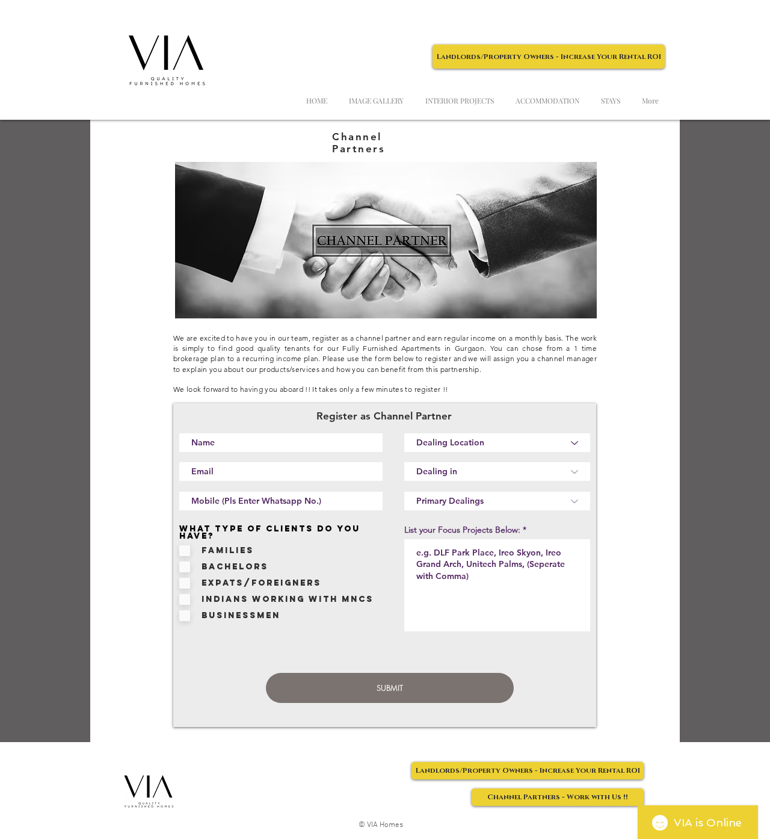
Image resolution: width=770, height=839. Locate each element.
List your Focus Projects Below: (462, 529)
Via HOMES (140, 12)
